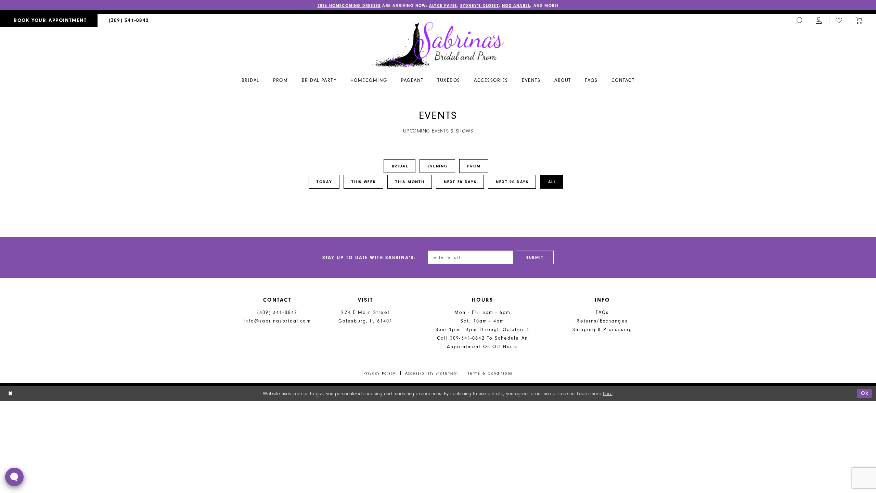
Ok (864, 393)
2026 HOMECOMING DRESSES (349, 5)
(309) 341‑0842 (277, 312)
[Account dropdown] (819, 20)
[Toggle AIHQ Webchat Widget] (14, 477)
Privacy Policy (379, 373)
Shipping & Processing (602, 329)
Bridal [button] (400, 166)
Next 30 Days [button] (460, 181)
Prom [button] (474, 166)
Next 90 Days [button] (512, 181)
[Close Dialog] (10, 394)
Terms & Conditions (490, 373)
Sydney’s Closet (479, 5)
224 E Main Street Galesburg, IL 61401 (365, 316)
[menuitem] (49, 20)
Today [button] (324, 181)
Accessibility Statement (432, 373)
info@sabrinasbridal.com (277, 321)
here (608, 393)
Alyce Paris (443, 5)
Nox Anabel (516, 5)
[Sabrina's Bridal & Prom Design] (438, 44)
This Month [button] (409, 181)
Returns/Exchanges (602, 321)
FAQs (602, 312)
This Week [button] (363, 181)
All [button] (552, 181)
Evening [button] (438, 166)
